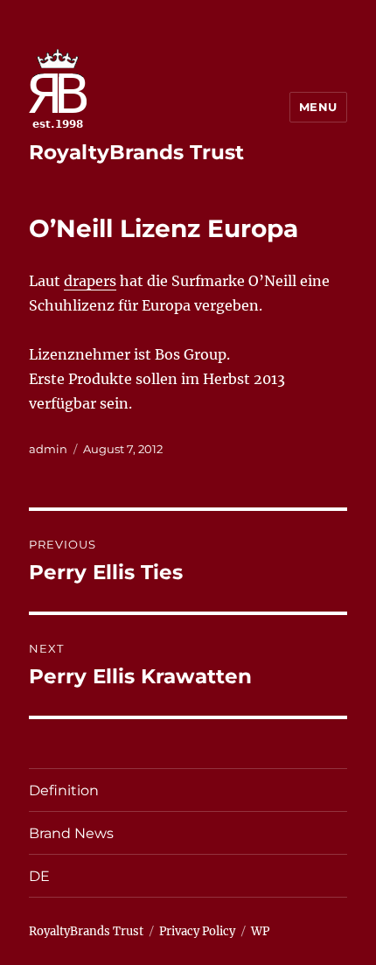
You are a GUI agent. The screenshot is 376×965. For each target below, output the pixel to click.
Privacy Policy (197, 931)
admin (48, 449)
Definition (64, 790)
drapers (90, 281)
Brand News (71, 833)
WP (260, 931)
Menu (318, 107)
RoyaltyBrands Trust (136, 152)
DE (39, 876)
